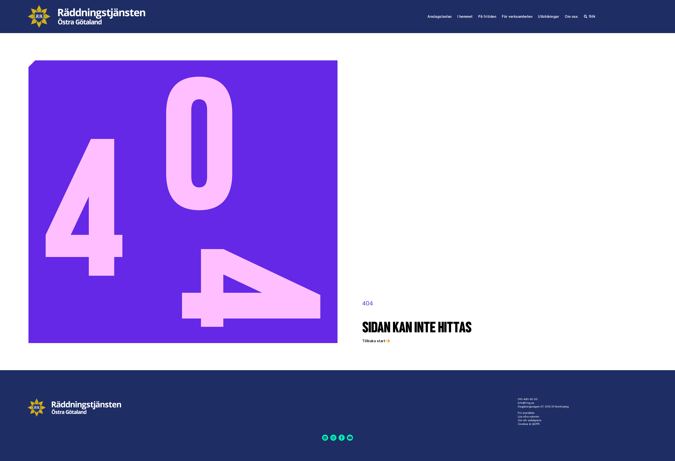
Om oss (571, 16)
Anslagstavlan (440, 16)
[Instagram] (333, 438)
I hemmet (465, 16)
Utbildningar (548, 16)
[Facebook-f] (342, 438)
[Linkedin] (325, 438)
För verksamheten (517, 16)
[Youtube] (350, 438)
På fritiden (487, 16)
